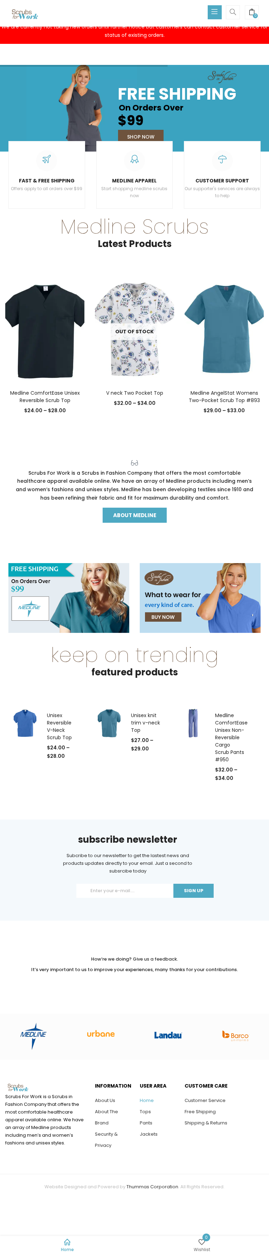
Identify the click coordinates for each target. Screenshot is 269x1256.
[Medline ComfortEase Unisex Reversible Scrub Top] (44, 329)
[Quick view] (30, 370)
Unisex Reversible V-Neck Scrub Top (59, 726)
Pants (146, 1123)
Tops (145, 1111)
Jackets (149, 1134)
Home (147, 1100)
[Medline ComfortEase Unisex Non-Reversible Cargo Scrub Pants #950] (193, 722)
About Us (105, 1100)
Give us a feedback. (155, 959)
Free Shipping (200, 1111)
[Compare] (45, 370)
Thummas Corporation (152, 1186)
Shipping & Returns (206, 1123)
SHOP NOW (140, 136)
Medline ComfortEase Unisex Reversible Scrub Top (45, 396)
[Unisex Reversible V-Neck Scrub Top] (25, 722)
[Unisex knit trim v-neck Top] (109, 722)
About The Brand (106, 1117)
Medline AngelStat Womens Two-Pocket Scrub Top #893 (224, 396)
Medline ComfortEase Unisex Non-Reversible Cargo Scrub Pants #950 (231, 737)
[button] (252, 12)
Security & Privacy (106, 1140)
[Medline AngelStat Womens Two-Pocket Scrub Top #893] (224, 329)
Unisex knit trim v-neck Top (145, 723)
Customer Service (205, 1100)
